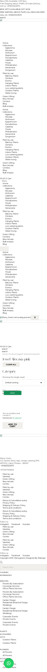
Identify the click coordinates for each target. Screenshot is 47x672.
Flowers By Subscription (13, 583)
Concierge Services (11, 586)
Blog (5, 104)
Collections (7, 45)
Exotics (8, 81)
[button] (23, 181)
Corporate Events (10, 616)
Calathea (9, 60)
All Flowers (7, 652)
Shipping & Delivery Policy (14, 505)
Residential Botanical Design (15, 602)
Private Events (9, 619)
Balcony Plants (11, 76)
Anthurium (10, 53)
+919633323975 (7, 466)
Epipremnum (11, 55)
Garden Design (9, 600)
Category (9, 371)
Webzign (42, 558)
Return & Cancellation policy (15, 500)
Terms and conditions (12, 508)
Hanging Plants (12, 83)
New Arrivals (8, 99)
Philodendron (11, 65)
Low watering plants (14, 88)
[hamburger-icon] (4, 248)
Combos (6, 101)
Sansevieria (10, 67)
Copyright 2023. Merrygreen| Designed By (19, 558)
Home (5, 43)
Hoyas (8, 63)
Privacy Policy (9, 503)
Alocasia (8, 50)
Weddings (7, 605)
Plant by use (8, 73)
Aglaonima (10, 48)
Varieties (6, 476)
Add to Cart (12, 425)
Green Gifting (8, 96)
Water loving (10, 93)
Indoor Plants (11, 86)
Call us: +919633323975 (11, 15)
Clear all (11, 364)
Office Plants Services (12, 588)
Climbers (9, 78)
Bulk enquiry (8, 106)
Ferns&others (11, 58)
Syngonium (10, 70)
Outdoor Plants (12, 90)
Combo (6, 484)
